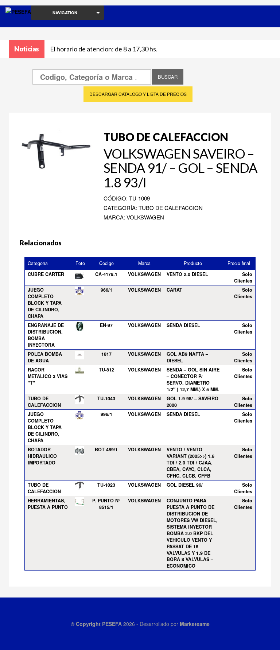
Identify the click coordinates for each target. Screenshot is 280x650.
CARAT (174, 290)
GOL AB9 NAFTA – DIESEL (187, 357)
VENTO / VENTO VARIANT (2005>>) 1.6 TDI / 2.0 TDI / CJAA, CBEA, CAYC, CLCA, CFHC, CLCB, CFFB (190, 462)
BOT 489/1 (106, 449)
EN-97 (106, 325)
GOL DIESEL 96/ (185, 485)
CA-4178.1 (106, 274)
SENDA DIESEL (183, 325)
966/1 (106, 290)
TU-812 (106, 369)
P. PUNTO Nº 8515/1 (106, 503)
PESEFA (112, 623)
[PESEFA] (18, 21)
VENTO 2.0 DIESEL (187, 274)
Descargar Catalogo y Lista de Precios (138, 94)
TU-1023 (106, 485)
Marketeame (195, 623)
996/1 (106, 414)
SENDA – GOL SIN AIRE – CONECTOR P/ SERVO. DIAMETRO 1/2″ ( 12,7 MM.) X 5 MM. (193, 379)
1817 (106, 354)
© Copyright (86, 623)
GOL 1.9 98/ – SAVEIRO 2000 (192, 401)
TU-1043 (106, 398)
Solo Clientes (243, 277)
